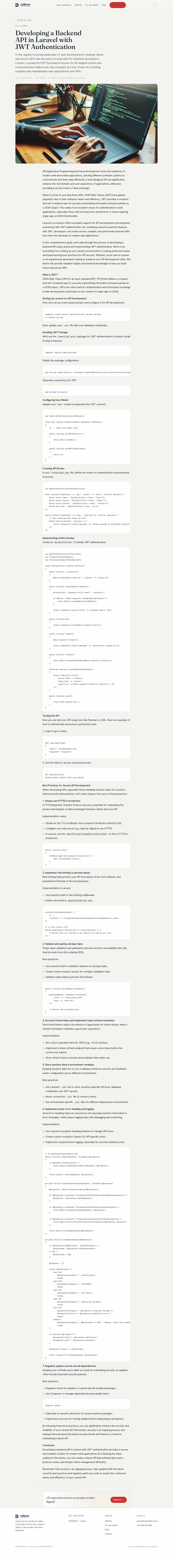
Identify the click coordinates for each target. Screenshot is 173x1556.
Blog (104, 5)
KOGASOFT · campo (77, 1521)
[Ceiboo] (22, 5)
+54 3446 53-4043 (144, 1525)
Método (78, 5)
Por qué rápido (91, 5)
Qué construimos (64, 5)
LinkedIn (108, 1534)
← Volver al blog (23, 20)
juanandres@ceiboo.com (147, 1521)
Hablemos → (117, 5)
